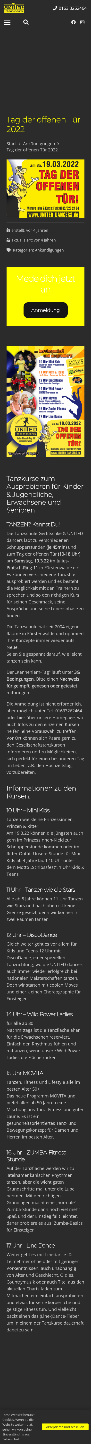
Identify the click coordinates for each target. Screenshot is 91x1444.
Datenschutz (11, 1439)
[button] (7, 22)
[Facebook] (73, 22)
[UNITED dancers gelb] (14, 8)
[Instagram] (82, 22)
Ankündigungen (49, 250)
